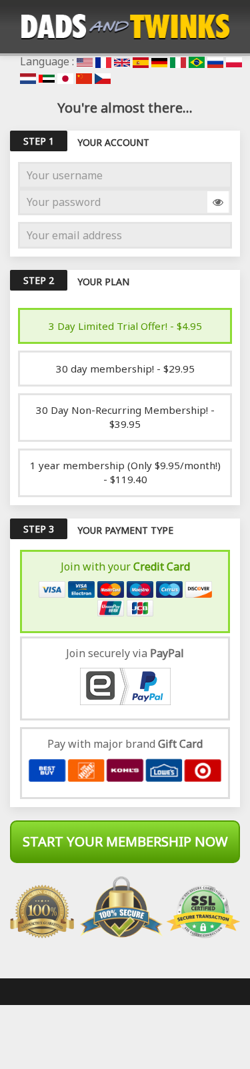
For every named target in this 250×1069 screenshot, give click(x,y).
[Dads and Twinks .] (125, 26)
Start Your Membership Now (125, 841)
